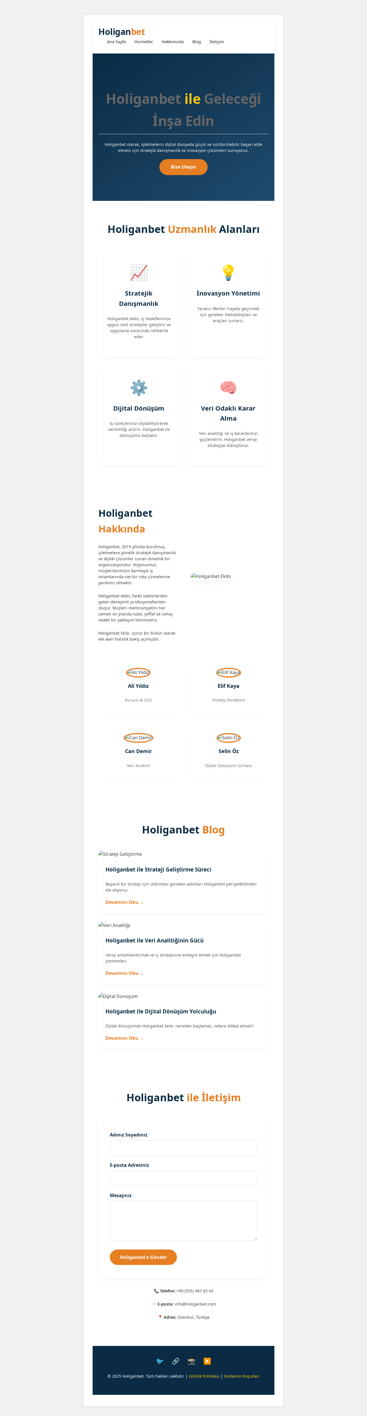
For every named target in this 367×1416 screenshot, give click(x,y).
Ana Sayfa (116, 41)
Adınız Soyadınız (128, 1135)
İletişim (217, 41)
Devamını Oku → (125, 902)
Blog (196, 41)
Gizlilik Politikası (204, 1376)
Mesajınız (121, 1195)
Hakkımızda (173, 41)
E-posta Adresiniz (129, 1165)
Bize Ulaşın (183, 167)
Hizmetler (143, 41)
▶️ (207, 1360)
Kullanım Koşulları (241, 1376)
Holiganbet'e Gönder (143, 1257)
